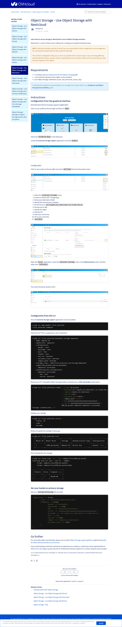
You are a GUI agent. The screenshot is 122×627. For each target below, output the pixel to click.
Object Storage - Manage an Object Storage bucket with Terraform (19, 115)
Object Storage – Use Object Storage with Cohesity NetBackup (19, 91)
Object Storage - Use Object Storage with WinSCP (19, 49)
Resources (107, 4)
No (74, 571)
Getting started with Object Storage (46, 590)
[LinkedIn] (37, 560)
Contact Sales (91, 4)
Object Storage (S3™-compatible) (41, 12)
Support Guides (15, 12)
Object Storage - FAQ (41, 605)
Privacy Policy (50, 623)
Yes (65, 571)
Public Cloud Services (25, 12)
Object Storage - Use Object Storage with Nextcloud (19, 70)
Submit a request (77, 581)
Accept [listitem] (101, 623)
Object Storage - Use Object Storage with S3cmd (19, 38)
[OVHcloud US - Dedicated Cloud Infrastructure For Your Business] (23, 4)
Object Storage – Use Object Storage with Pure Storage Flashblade (19, 102)
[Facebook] (31, 560)
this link (39, 549)
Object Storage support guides (80, 540)
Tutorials (52, 12)
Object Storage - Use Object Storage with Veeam (19, 59)
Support (100, 4)
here (69, 623)
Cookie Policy (60, 623)
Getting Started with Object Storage (60, 75)
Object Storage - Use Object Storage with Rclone (19, 28)
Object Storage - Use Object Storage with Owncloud (19, 80)
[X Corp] (34, 560)
